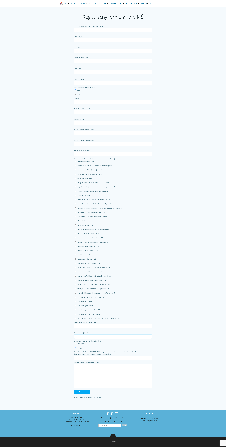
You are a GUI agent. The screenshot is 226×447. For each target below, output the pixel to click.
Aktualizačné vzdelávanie (98, 3)
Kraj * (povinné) (79, 79)
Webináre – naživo (116, 3)
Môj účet (161, 3)
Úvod (65, 3)
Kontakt (153, 3)
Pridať (125, 425)
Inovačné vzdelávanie (78, 3)
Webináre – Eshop (131, 3)
